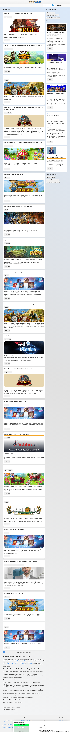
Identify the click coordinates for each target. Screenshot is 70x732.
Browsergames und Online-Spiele (23, 660)
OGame (6, 275)
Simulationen (29, 663)
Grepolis (6, 80)
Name (44, 720)
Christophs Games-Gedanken (52, 15)
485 (30, 652)
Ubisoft (53, 12)
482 (21, 652)
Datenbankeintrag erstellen (26, 720)
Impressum (61, 720)
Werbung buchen (8, 720)
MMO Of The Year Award (9, 724)
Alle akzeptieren (21, 724)
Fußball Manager (10, 663)
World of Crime (8, 339)
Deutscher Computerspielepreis (53, 17)
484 (27, 652)
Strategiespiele (22, 663)
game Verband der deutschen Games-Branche (14, 564)
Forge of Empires (8, 112)
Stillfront (48, 12)
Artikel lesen (7, 40)
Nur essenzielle (21, 727)
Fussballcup (7, 437)
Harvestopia (7, 177)
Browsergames (30, 5)
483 (24, 652)
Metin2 (6, 209)
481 (18, 652)
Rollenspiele (16, 663)
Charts (22, 5)
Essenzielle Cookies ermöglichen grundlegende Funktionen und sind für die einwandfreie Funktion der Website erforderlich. (54, 725)
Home (10, 5)
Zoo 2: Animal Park (8, 48)
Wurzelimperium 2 (8, 145)
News (16, 5)
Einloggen (59, 5)
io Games (39, 5)
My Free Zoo (7, 243)
